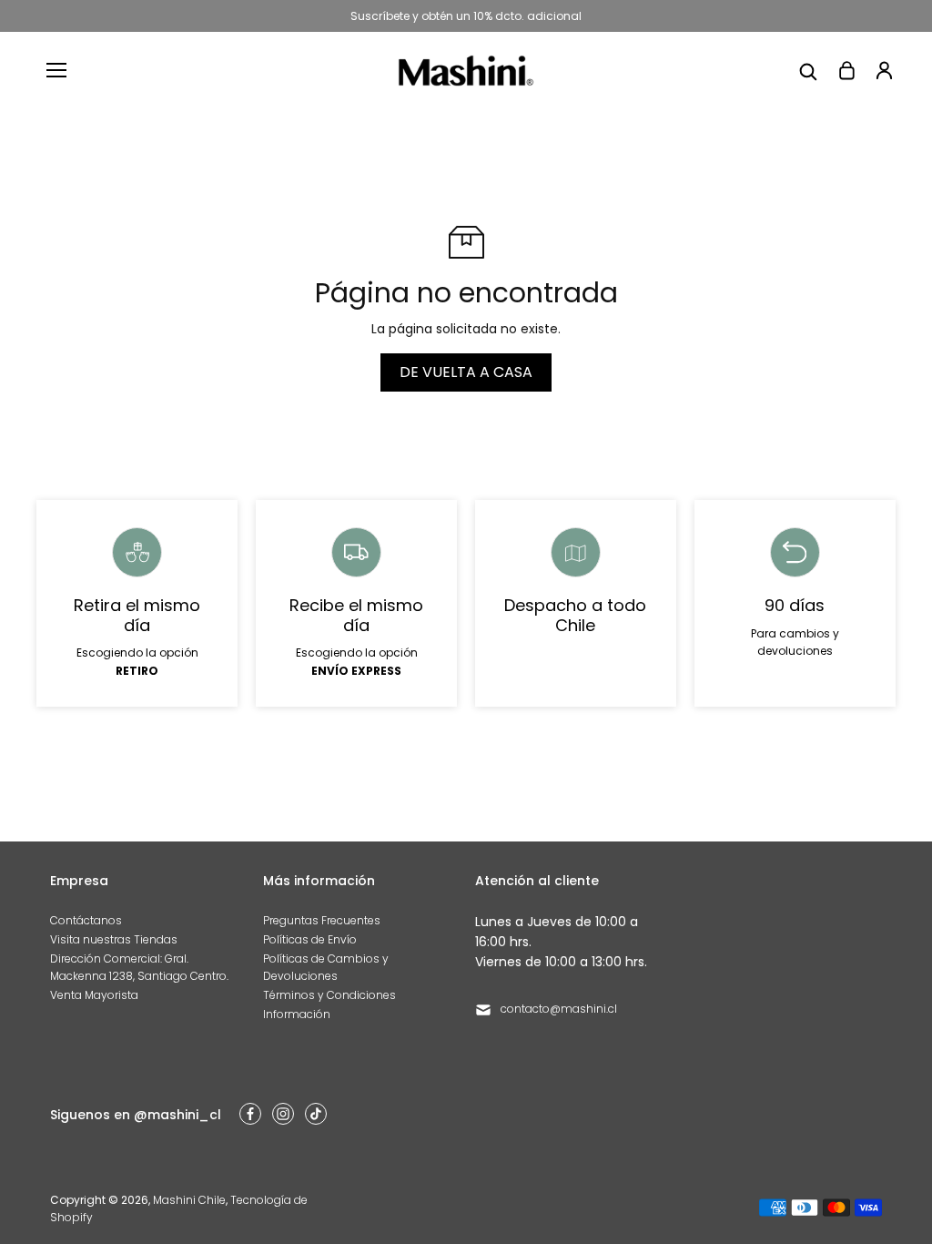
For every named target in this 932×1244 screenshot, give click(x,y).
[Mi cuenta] (885, 70)
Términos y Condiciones (329, 995)
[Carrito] (846, 70)
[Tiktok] (316, 1114)
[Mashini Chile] (466, 70)
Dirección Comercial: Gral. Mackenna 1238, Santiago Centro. (139, 967)
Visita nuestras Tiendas (113, 939)
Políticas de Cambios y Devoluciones (326, 967)
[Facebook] (250, 1114)
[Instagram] (283, 1114)
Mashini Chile (189, 1200)
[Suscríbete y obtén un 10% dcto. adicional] (465, 16)
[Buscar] (808, 70)
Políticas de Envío (310, 939)
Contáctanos (86, 920)
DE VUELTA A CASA (466, 372)
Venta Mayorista (94, 995)
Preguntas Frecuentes (321, 920)
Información (296, 1014)
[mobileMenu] (56, 70)
